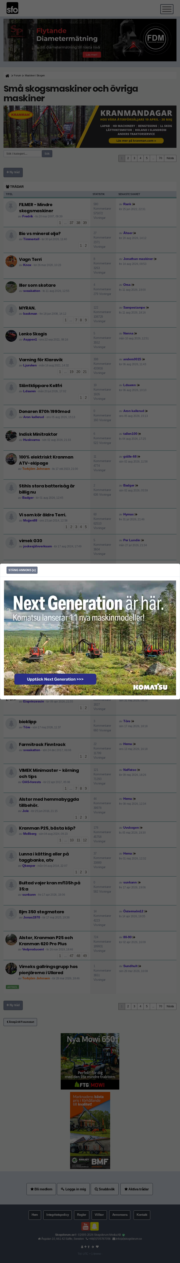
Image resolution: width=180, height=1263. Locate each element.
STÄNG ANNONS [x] (22, 570)
